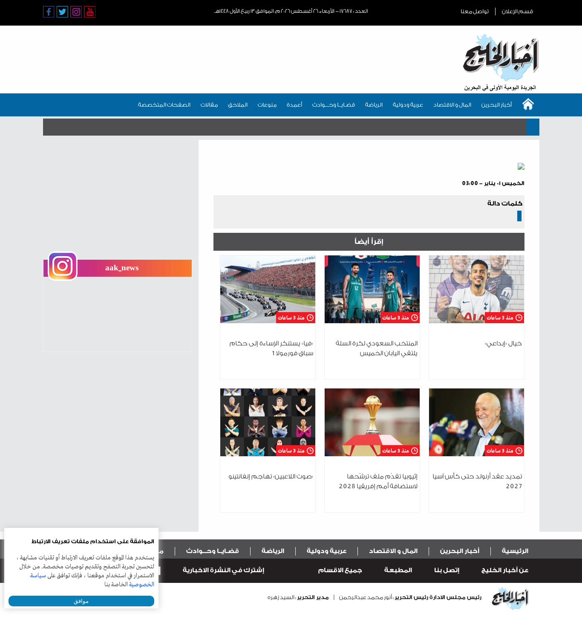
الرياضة (374, 104)
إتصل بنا (446, 570)
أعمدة (294, 104)
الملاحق (238, 104)
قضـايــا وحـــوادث (333, 104)
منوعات (267, 104)
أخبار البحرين (496, 104)
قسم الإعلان (517, 11)
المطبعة (398, 570)
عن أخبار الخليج (504, 570)
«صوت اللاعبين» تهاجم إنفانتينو (270, 476)
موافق (81, 601)
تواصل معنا (475, 11)
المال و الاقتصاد (452, 104)
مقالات (209, 104)
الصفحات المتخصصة (164, 104)
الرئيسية (515, 551)
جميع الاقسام (340, 570)
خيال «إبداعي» (503, 343)
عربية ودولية (408, 104)
